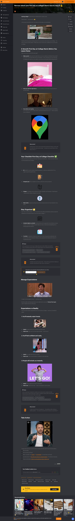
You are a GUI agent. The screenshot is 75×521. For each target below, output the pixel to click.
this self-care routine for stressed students (39, 456)
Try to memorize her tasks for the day (29, 252)
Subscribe (41, 272)
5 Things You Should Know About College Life (40, 459)
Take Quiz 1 (70, 28)
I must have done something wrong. (44, 399)
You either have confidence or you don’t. (29, 399)
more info (18, 519)
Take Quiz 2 (70, 31)
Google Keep (38, 454)
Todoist (32, 454)
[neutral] (55, 472)
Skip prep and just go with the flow (28, 249)
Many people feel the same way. (28, 397)
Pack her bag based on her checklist (43, 252)
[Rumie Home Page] (1, 1)
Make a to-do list (39, 249)
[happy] (57, 472)
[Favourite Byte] (22, 509)
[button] (73, 519)
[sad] (52, 472)
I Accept (58, 518)
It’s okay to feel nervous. (39, 397)
